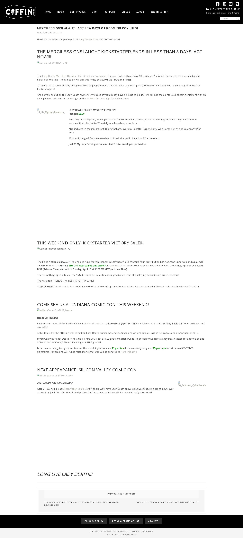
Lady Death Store (88, 39)
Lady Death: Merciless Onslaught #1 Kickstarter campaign (74, 76)
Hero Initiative (129, 351)
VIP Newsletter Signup (225, 9)
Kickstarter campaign (98, 98)
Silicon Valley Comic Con (75, 388)
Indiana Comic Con (94, 323)
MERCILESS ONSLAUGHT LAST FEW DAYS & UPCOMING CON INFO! (167, 502)
